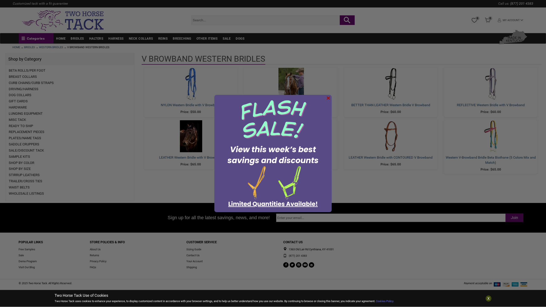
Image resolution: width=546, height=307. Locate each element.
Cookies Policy (385, 301)
